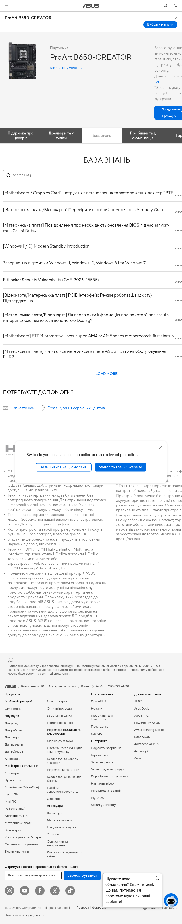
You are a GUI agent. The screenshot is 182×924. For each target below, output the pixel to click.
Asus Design (142, 709)
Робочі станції (15, 809)
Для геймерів (14, 752)
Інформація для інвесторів (102, 717)
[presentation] (5, 408)
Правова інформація (91, 908)
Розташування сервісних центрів (76, 408)
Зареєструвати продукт (108, 769)
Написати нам (22, 408)
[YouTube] (24, 890)
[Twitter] (55, 890)
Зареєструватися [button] (82, 875)
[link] (91, 6)
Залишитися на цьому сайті (63, 467)
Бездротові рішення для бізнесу (64, 779)
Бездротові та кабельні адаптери (63, 761)
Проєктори (13, 780)
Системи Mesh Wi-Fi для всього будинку (64, 750)
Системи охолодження (21, 844)
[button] (6, 6)
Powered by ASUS (147, 723)
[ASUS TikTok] (70, 890)
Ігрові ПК (11, 794)
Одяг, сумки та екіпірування (57, 843)
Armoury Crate (144, 751)
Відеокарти (13, 830)
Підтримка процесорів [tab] (20, 135)
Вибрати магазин (160, 24)
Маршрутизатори (60, 741)
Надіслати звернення (106, 748)
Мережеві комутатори (63, 770)
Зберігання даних (59, 716)
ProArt (86, 686)
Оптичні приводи (59, 709)
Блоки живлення (17, 851)
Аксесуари (13, 759)
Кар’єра (97, 734)
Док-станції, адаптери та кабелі (64, 854)
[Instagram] (9, 890)
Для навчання (14, 744)
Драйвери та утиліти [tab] (61, 135)
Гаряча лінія (99, 755)
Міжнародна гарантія (106, 791)
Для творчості (15, 737)
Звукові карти (57, 701)
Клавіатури (55, 813)
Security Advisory (103, 805)
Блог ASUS (142, 737)
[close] (161, 447)
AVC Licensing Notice (149, 730)
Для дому (11, 723)
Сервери (53, 799)
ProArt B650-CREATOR (28, 18)
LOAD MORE (107, 374)
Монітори (12, 773)
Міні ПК (10, 802)
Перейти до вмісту (6, 14)
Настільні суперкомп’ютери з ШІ (63, 790)
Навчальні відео (102, 784)
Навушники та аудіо (61, 827)
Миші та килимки (59, 820)
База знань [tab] (102, 135)
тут (156, 82)
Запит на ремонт (103, 762)
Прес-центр (99, 727)
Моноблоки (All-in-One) (22, 787)
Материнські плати (18, 823)
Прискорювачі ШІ (60, 723)
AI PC (138, 701)
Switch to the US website (120, 467)
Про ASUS (98, 701)
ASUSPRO (141, 716)
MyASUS (97, 798)
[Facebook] (40, 890)
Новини (96, 709)
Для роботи (13, 730)
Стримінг (53, 834)
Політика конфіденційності (24, 915)
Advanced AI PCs (146, 744)
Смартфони (13, 709)
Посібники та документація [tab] (143, 135)
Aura (137, 758)
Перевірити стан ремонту (109, 776)
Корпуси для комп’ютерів (23, 837)
